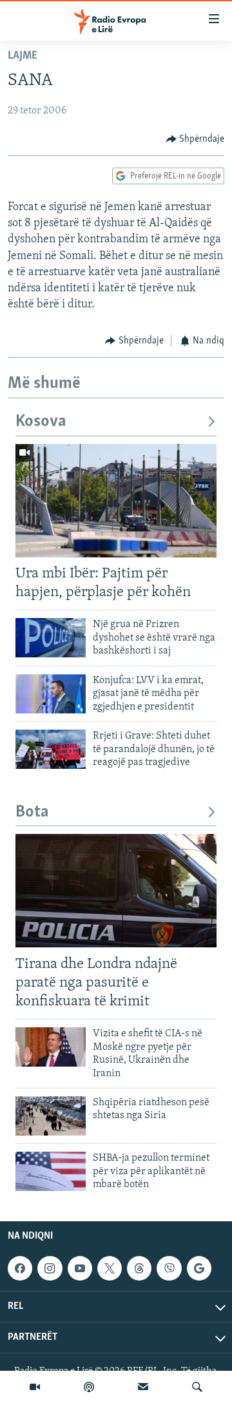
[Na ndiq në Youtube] (80, 1268)
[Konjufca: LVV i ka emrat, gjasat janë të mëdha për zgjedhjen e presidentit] (50, 693)
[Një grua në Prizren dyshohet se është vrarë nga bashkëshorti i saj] (50, 637)
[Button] (195, 139)
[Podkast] (89, 1387)
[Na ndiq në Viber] (169, 1268)
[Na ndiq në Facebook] (20, 1268)
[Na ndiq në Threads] (139, 1268)
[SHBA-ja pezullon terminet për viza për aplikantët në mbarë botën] (50, 1171)
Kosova (40, 422)
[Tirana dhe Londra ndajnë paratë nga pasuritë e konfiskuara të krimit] (116, 890)
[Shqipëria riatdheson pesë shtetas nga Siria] (50, 1116)
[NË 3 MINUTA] (143, 1387)
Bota (32, 812)
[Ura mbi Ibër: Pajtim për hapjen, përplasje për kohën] (116, 500)
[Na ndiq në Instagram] (49, 1268)
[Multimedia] (34, 1387)
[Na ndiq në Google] (199, 1268)
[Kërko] (197, 1387)
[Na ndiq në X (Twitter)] (109, 1268)
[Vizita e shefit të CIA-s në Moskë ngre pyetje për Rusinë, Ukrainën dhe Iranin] (50, 1047)
